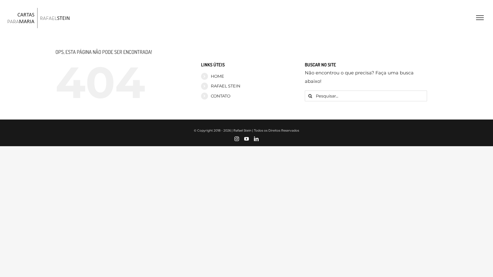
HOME (217, 76)
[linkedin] (256, 138)
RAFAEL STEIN (225, 86)
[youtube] (246, 138)
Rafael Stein (242, 130)
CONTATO (220, 96)
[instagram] (236, 138)
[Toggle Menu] (479, 17)
